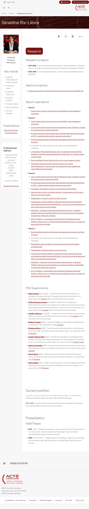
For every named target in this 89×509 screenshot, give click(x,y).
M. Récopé (32, 333)
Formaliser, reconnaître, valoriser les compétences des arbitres (53, 189)
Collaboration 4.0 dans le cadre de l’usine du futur (49, 198)
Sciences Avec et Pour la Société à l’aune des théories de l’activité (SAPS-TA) (55, 91)
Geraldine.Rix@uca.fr (11, 186)
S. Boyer (44, 299)
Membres (11, 13)
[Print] (58, 36)
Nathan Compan (34, 322)
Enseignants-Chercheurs (24, 13)
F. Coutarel (45, 310)
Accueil (4, 13)
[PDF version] (72, 36)
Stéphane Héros (34, 328)
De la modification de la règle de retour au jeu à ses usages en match (55, 160)
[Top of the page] (3, 506)
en (80, 36)
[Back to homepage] (81, 8)
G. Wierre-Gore (78, 342)
